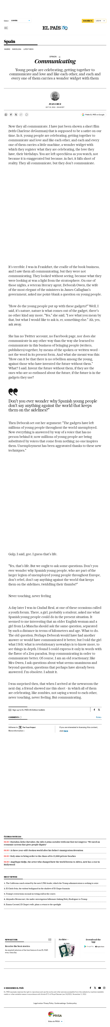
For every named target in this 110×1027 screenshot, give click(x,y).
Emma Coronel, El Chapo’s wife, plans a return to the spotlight (33, 904)
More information (15, 731)
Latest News (28, 49)
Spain (9, 41)
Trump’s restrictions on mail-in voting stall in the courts (30, 894)
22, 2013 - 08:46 (55, 107)
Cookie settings (60, 1003)
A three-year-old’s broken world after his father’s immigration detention (46, 850)
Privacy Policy (49, 1003)
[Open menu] (6, 28)
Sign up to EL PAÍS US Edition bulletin (28, 710)
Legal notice (38, 1003)
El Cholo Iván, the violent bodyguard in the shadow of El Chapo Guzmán (38, 888)
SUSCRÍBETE (88, 21)
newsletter (11, 940)
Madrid (7, 49)
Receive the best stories (17, 946)
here (66, 731)
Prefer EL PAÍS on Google (94, 115)
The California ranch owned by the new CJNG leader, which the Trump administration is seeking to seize (52, 883)
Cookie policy (72, 1003)
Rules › (99, 717)
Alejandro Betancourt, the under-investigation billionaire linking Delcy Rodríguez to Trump (46, 899)
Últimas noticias (12, 837)
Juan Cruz (55, 104)
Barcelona (16, 49)
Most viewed (10, 877)
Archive (63, 940)
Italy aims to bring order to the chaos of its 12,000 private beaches (43, 856)
